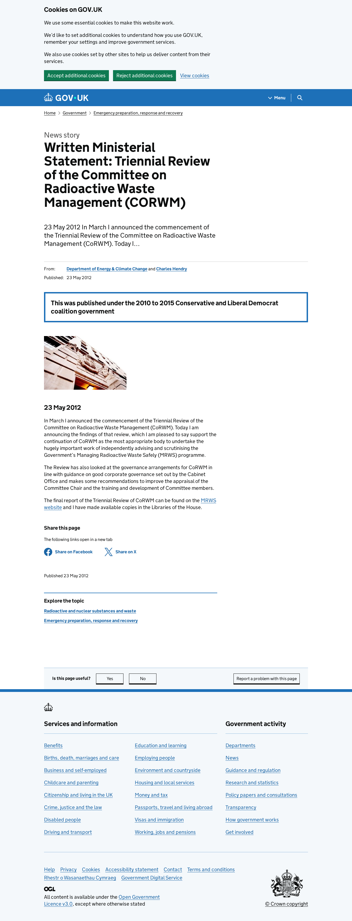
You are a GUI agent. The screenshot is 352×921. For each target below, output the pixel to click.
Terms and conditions (211, 869)
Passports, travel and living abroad (174, 807)
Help (49, 869)
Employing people (155, 758)
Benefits (53, 745)
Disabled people (62, 819)
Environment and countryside (167, 770)
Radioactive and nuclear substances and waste (90, 611)
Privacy (68, 869)
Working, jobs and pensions (165, 832)
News (232, 758)
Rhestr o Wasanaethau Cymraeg (80, 878)
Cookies (91, 869)
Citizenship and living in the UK (78, 795)
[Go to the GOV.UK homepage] (66, 98)
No (148, 678)
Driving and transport (68, 832)
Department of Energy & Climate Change (107, 268)
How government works (252, 819)
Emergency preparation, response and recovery (138, 113)
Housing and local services (164, 782)
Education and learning (160, 745)
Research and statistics (252, 782)
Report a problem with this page (267, 678)
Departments (240, 745)
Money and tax (151, 795)
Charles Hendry (171, 268)
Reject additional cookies (144, 75)
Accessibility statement (131, 869)
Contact (173, 869)
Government (75, 113)
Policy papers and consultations (261, 795)
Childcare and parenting (71, 782)
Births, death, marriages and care (81, 758)
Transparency (241, 807)
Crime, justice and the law (73, 807)
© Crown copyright (286, 904)
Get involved (240, 832)
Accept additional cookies (76, 75)
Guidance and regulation (253, 770)
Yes (115, 678)
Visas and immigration (159, 819)
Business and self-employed (75, 770)
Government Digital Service (151, 878)
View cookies (194, 75)
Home (50, 113)
